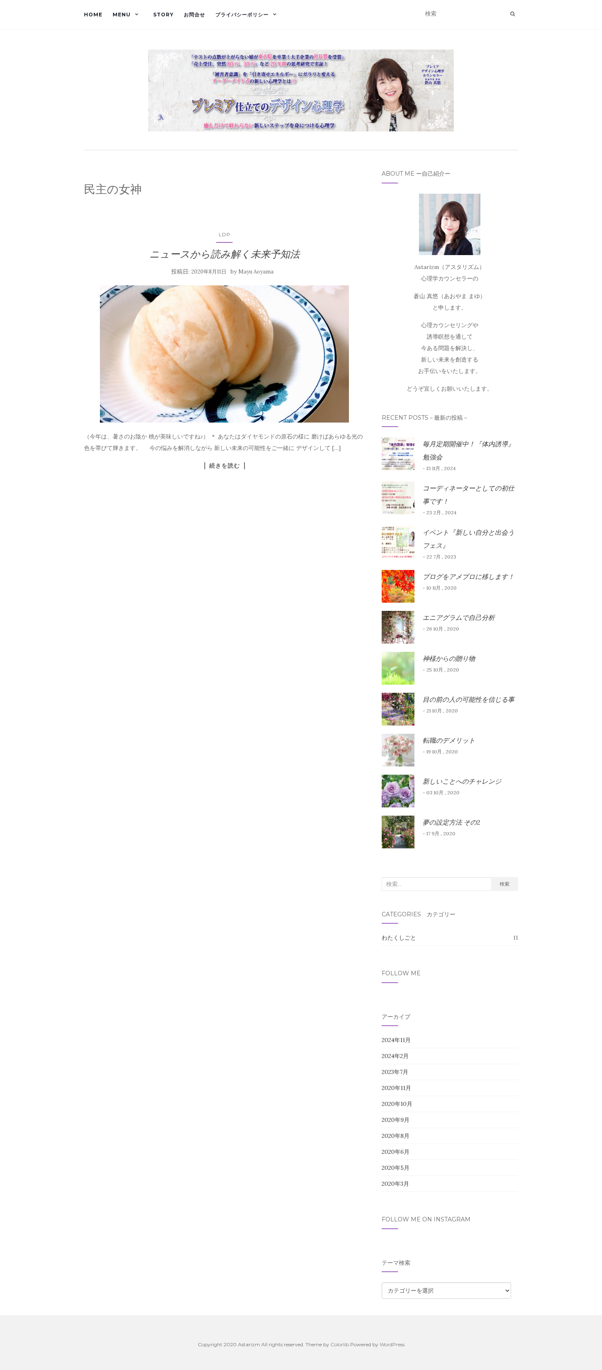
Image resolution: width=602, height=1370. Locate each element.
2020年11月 (396, 1088)
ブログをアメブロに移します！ (468, 576)
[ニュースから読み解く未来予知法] (224, 354)
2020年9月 (396, 1120)
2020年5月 (396, 1167)
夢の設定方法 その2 (451, 822)
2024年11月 (396, 1040)
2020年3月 (395, 1183)
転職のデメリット (449, 740)
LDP (225, 234)
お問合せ (194, 14)
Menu (122, 14)
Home (93, 14)
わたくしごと (399, 937)
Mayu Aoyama (256, 271)
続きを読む (224, 465)
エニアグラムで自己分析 (459, 617)
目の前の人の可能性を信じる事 (468, 699)
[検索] (512, 14)
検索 (504, 884)
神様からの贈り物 (449, 658)
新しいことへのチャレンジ (462, 781)
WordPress (392, 1344)
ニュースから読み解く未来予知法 (224, 254)
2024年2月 (395, 1056)
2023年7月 (395, 1072)
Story (163, 14)
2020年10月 (397, 1104)
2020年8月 (396, 1135)
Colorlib (339, 1344)
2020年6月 (396, 1151)
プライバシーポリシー (242, 14)
